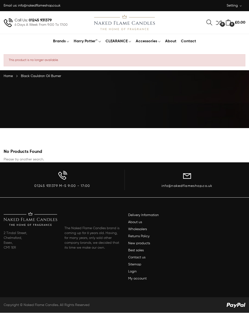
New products (139, 243)
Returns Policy (139, 236)
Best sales (136, 250)
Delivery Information (143, 215)
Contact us (136, 257)
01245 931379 (40, 20)
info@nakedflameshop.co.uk (39, 5)
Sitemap (134, 264)
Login (132, 271)
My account (137, 278)
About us (135, 222)
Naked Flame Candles (41, 305)
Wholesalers (137, 229)
